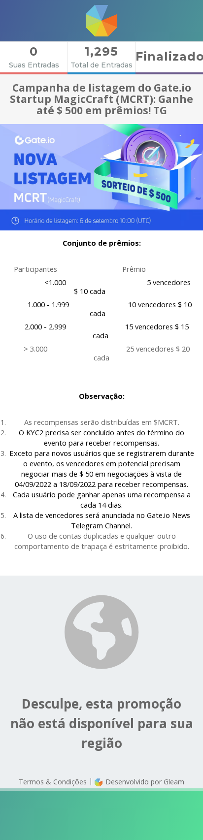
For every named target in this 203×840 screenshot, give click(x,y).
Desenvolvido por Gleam (143, 781)
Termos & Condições (53, 781)
